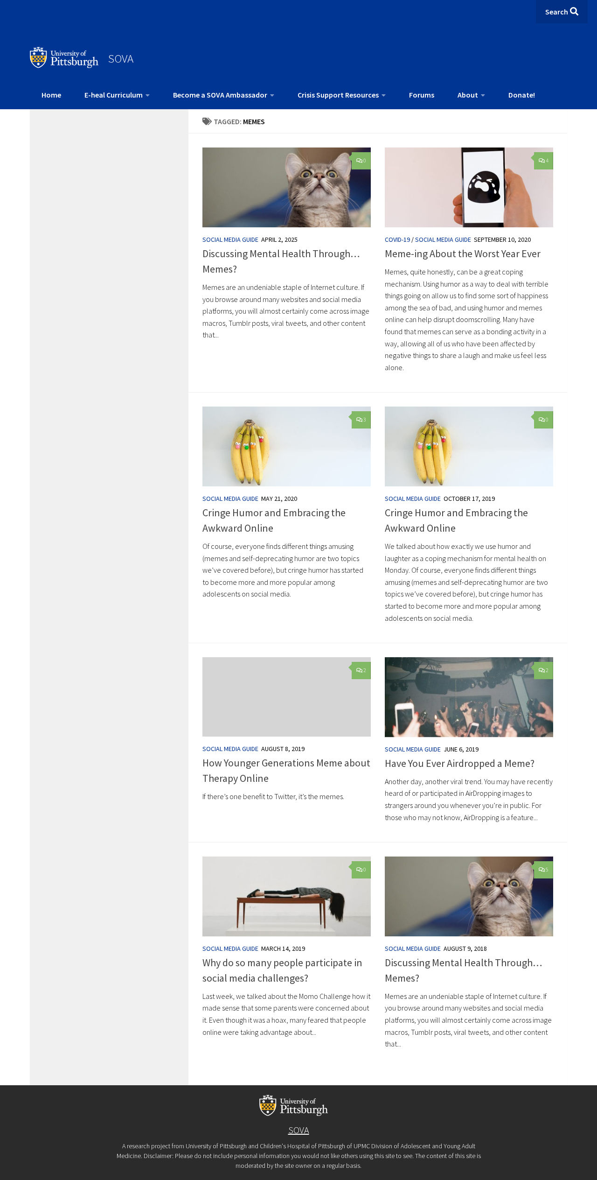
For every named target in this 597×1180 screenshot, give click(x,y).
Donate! (521, 94)
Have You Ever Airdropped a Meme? (460, 763)
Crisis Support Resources (338, 94)
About (468, 94)
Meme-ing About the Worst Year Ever (463, 253)
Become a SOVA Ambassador (220, 94)
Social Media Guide (230, 239)
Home (51, 94)
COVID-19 (397, 239)
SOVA (120, 58)
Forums (421, 94)
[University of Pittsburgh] (64, 65)
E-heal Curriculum (113, 94)
